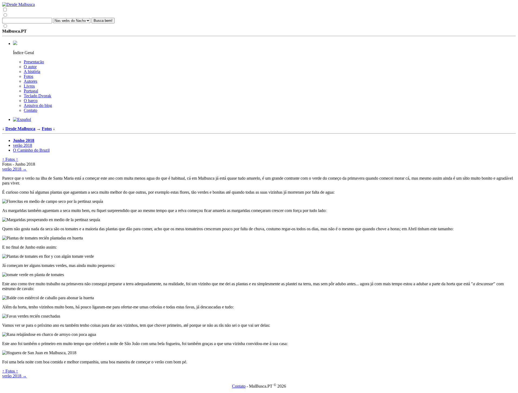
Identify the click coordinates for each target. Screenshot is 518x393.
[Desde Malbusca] (259, 4)
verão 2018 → (14, 169)
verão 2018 (22, 145)
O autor (30, 66)
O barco (31, 100)
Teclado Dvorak (37, 95)
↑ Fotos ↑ (10, 159)
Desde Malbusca (20, 128)
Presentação (34, 62)
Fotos (28, 76)
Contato (30, 110)
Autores (30, 81)
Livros (29, 86)
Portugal (31, 91)
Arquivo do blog (38, 105)
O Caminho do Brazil (31, 150)
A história (32, 71)
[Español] (22, 119)
